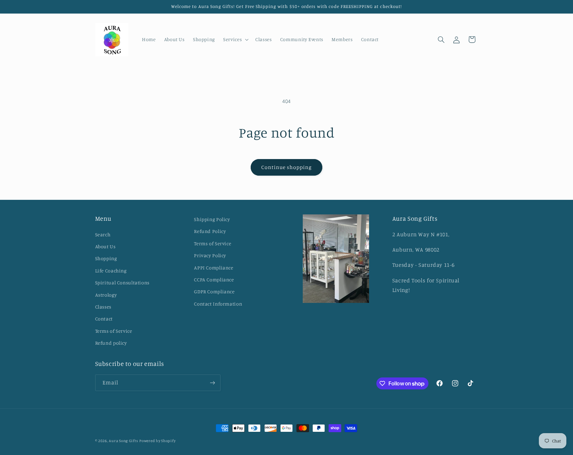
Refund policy (111, 343)
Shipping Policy (212, 219)
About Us (105, 246)
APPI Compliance (213, 267)
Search (103, 234)
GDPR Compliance (214, 291)
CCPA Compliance (214, 279)
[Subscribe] (212, 382)
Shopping (106, 258)
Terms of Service (113, 331)
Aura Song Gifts (123, 440)
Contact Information (218, 304)
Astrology (106, 295)
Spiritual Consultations (122, 282)
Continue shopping (286, 167)
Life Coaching (111, 270)
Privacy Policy (210, 255)
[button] (235, 39)
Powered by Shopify (157, 440)
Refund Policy (210, 231)
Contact (104, 318)
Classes (103, 307)
